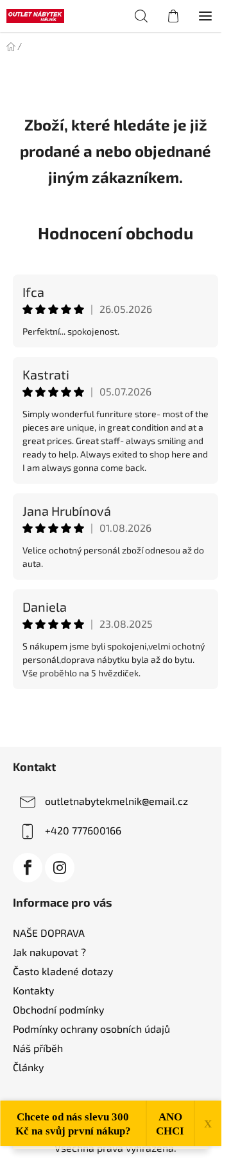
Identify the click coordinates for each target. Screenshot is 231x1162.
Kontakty (33, 990)
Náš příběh (38, 1048)
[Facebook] (27, 867)
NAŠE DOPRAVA (49, 933)
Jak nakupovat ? (49, 952)
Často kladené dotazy (63, 971)
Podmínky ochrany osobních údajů (91, 1029)
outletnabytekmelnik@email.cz (116, 801)
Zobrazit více (115, 717)
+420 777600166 (83, 830)
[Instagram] (59, 867)
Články (28, 1067)
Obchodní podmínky (58, 1009)
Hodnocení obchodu (115, 233)
